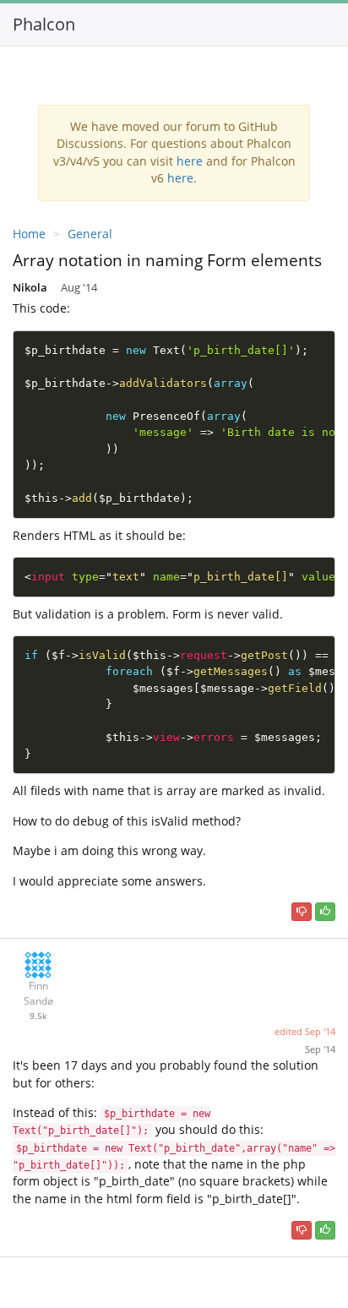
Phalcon (44, 24)
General (90, 234)
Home (29, 234)
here (190, 161)
